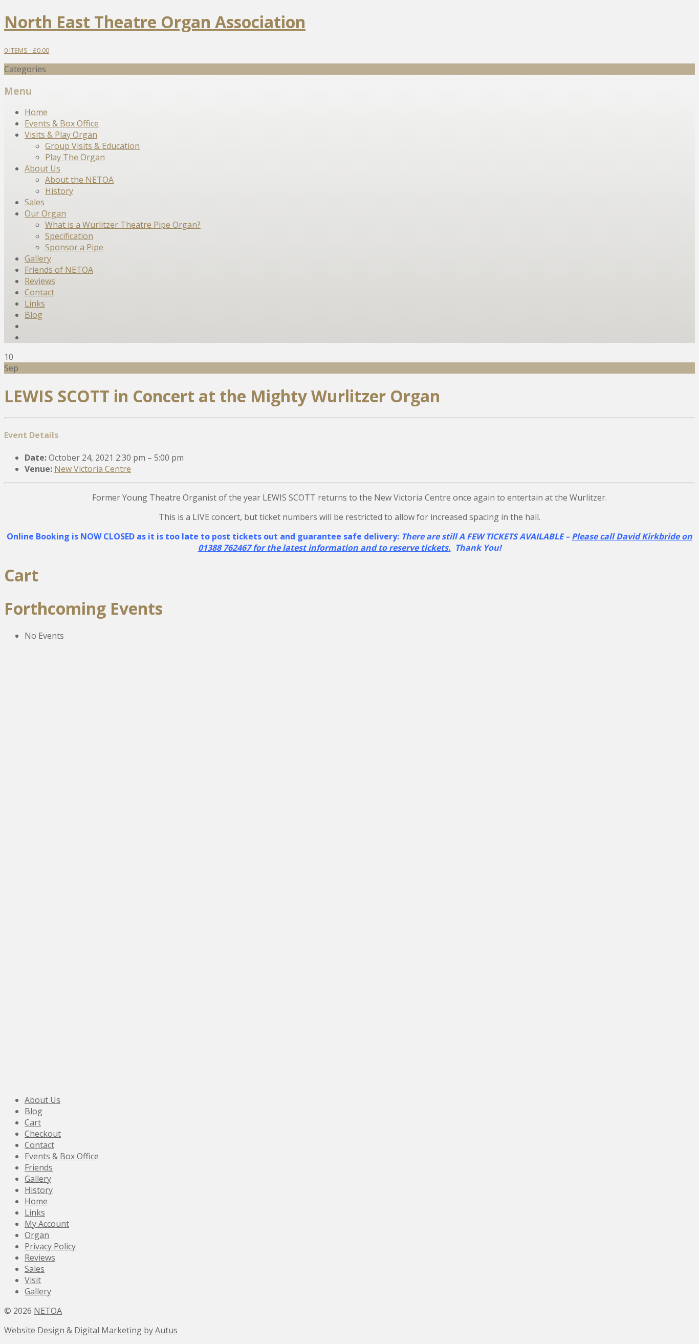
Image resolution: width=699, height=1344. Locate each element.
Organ (37, 1235)
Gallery (38, 258)
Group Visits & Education (92, 145)
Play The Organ (75, 157)
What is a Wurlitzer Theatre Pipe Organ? (123, 224)
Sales (35, 202)
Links (35, 303)
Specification (69, 236)
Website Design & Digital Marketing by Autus (91, 1330)
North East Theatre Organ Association (154, 22)
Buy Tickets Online (66, 923)
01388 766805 (46, 746)
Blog (33, 314)
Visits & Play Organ (61, 134)
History (59, 191)
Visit (33, 1280)
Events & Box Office (62, 123)
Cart (33, 1122)
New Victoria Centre (92, 468)
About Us (42, 168)
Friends (39, 1167)
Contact (39, 292)
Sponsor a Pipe (74, 247)
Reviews (40, 281)
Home (36, 112)
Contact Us (46, 785)
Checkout (43, 1133)
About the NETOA (79, 179)
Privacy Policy (50, 1246)
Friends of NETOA (59, 269)
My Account (47, 1223)
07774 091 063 (47, 894)
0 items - (26, 50)
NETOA (48, 1310)
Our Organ (45, 213)
